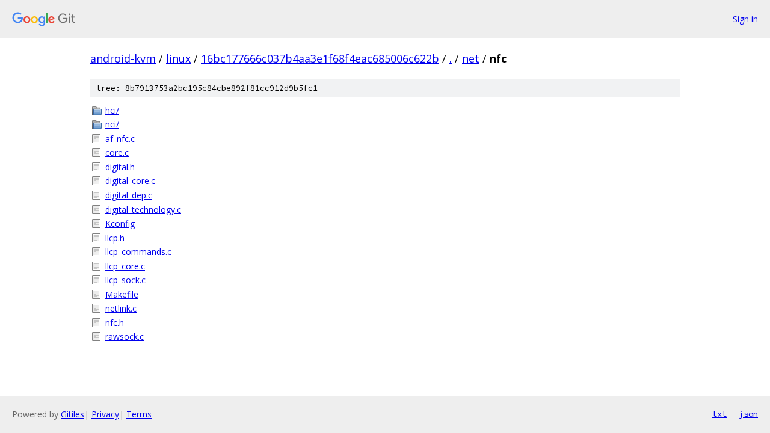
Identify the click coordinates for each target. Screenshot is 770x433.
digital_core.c (130, 180)
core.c (117, 152)
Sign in (745, 19)
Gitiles (72, 414)
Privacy (105, 414)
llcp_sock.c (125, 280)
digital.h (120, 167)
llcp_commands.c (138, 251)
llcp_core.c (125, 266)
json (748, 413)
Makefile (121, 294)
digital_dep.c (128, 195)
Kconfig (120, 223)
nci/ (112, 124)
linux (178, 58)
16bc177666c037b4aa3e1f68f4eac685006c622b (320, 58)
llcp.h (115, 238)
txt (719, 413)
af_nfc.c (120, 138)
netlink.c (121, 308)
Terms (139, 414)
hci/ (112, 110)
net (470, 58)
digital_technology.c (143, 209)
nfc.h (114, 322)
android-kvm (123, 58)
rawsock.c (124, 336)
